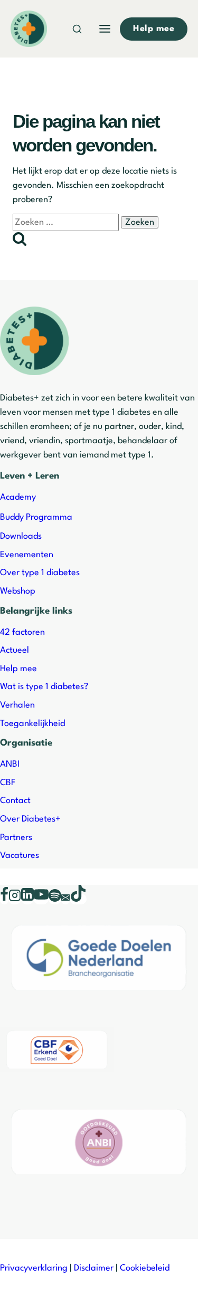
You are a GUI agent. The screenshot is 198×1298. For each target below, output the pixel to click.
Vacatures (19, 855)
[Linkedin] (27, 899)
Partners (16, 837)
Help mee (18, 668)
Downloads (21, 536)
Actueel (14, 650)
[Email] (65, 899)
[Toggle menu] (105, 29)
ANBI (10, 764)
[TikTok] (78, 899)
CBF (7, 782)
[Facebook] (4, 899)
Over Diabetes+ (30, 819)
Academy (18, 497)
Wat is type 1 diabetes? (44, 686)
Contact (15, 800)
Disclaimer (94, 1268)
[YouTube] (41, 899)
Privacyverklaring (34, 1268)
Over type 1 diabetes (40, 572)
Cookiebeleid (144, 1268)
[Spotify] (55, 899)
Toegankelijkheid (32, 723)
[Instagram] (14, 899)
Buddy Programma (36, 517)
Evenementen (26, 554)
